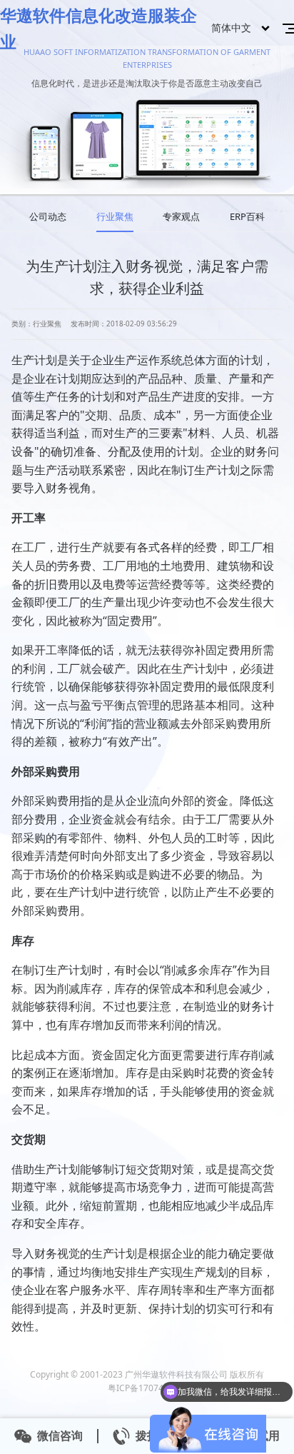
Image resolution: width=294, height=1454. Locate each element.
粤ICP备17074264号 (147, 1388)
